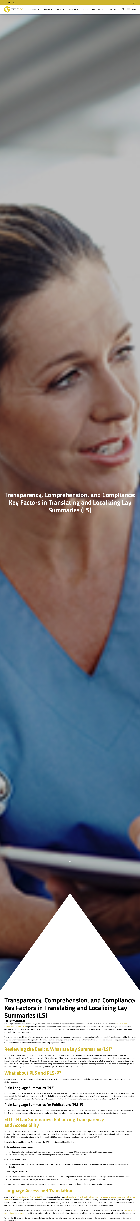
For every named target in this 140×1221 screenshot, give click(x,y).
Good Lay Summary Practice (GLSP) (28, 1197)
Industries (72, 9)
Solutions (60, 9)
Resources (96, 9)
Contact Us (111, 9)
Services (46, 9)
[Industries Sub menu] (78, 9)
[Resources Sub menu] (102, 9)
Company (32, 9)
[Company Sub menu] (38, 9)
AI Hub (85, 9)
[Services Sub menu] (52, 9)
